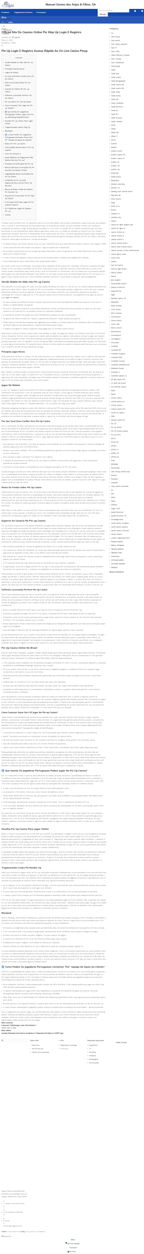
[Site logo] (13, 4)
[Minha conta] (140, 4)
